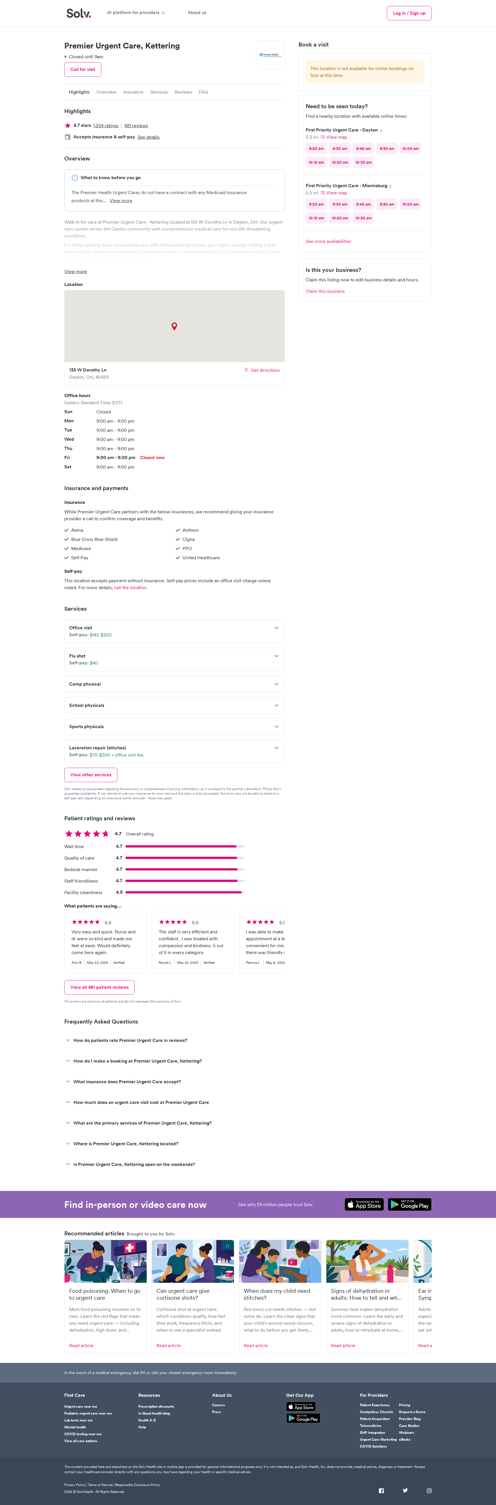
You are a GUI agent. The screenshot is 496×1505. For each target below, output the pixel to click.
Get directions (265, 370)
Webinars (406, 1432)
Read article (81, 1345)
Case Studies (409, 1425)
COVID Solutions (373, 1446)
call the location (130, 587)
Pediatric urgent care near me (88, 1413)
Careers (218, 1405)
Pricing (404, 1405)
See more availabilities (328, 241)
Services (159, 92)
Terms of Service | (101, 1485)
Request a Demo (412, 1412)
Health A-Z (147, 1420)
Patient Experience (375, 1405)
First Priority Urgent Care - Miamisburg (346, 186)
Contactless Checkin (376, 1412)
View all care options (80, 1441)
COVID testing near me (83, 1434)
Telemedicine (370, 1425)
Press (216, 1412)
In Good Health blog (154, 1413)
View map (336, 137)
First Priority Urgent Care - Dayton (342, 130)
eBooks (405, 1439)
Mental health (75, 1427)
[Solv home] (78, 13)
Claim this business (325, 291)
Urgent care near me (80, 1406)
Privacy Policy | (75, 1485)
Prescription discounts (156, 1406)
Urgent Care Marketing (378, 1439)
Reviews (183, 92)
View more (121, 200)
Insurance (133, 92)
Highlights (79, 92)
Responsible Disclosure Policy (137, 1485)
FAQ (203, 92)
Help (142, 1427)
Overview (106, 92)
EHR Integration (372, 1432)
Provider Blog (410, 1418)
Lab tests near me (78, 1420)
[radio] (316, 148)
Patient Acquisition (375, 1418)
